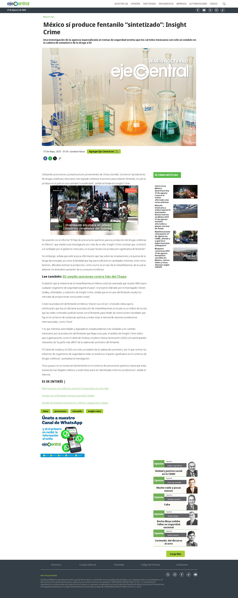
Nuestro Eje (48, 17)
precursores (60, 411)
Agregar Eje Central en (101, 151)
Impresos (181, 3)
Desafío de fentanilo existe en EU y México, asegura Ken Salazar (75, 402)
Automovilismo (198, 3)
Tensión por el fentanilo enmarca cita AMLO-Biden (68, 395)
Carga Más (175, 553)
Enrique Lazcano (174, 499)
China (45, 411)
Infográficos (166, 3)
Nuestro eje (121, 3)
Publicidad (119, 564)
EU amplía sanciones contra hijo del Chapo (95, 276)
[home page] (18, 3)
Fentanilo (77, 411)
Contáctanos (182, 564)
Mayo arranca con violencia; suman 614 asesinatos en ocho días (75, 388)
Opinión (135, 3)
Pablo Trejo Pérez (175, 465)
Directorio (56, 564)
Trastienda (149, 3)
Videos (213, 3)
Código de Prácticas (150, 564)
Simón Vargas (173, 516)
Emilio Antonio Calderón (173, 536)
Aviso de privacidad (48, 575)
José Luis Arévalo (174, 482)
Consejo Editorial (87, 564)
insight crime (94, 411)
